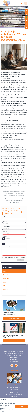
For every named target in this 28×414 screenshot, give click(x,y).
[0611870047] (26, 17)
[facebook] (26, 24)
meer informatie (14, 318)
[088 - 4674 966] (21, 3)
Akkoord (21, 406)
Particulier (6, 274)
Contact (5, 293)
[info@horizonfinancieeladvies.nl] (26, 20)
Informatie (6, 285)
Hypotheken (6, 278)
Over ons (5, 289)
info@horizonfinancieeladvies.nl (14, 394)
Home (4, 271)
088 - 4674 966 (14, 392)
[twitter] (26, 27)
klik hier (2, 411)
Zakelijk (5, 282)
